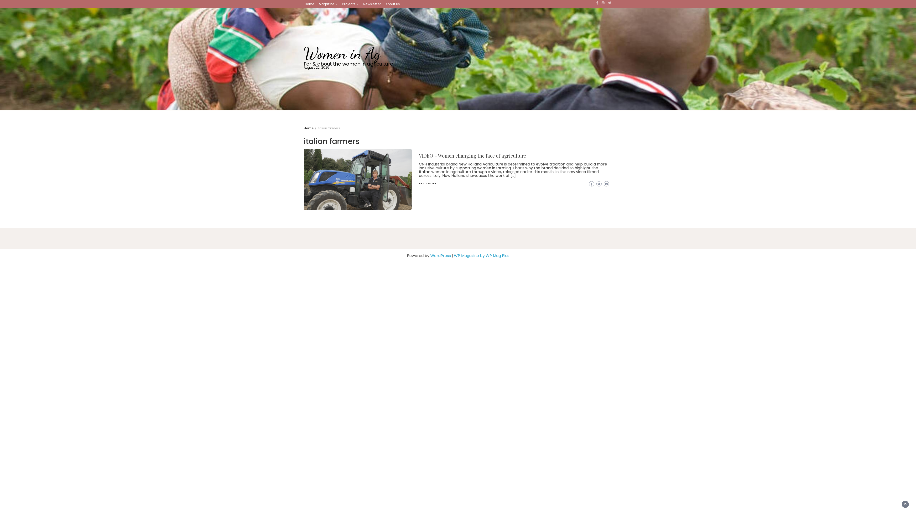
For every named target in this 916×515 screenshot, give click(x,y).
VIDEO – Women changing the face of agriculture (472, 155)
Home (309, 4)
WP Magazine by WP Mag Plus (481, 255)
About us (392, 4)
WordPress (440, 255)
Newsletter (372, 4)
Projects (349, 4)
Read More (428, 183)
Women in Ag (342, 53)
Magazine (327, 4)
